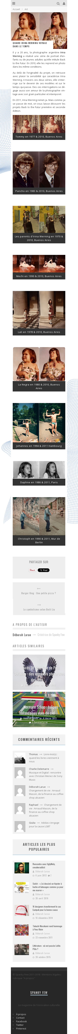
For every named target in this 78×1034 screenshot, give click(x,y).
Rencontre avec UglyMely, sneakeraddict (44, 865)
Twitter (20, 1024)
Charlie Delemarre (39, 769)
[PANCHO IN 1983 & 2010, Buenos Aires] (39, 186)
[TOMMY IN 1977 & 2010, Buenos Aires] (39, 132)
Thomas (33, 754)
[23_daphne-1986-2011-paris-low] (39, 477)
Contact (20, 1017)
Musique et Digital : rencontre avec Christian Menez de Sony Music (45, 776)
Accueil (16, 9)
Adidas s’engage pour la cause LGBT (44, 824)
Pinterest (21, 1028)
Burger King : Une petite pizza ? (38, 593)
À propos (21, 1014)
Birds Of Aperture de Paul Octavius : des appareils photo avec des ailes (39, 674)
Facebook (21, 1021)
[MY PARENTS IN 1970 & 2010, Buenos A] (39, 232)
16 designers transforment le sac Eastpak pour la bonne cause (47, 908)
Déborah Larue (32, 685)
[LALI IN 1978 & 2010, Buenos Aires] (39, 327)
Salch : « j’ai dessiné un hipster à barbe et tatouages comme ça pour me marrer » (48, 887)
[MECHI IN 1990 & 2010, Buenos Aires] (39, 271)
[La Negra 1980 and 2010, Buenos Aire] (39, 380)
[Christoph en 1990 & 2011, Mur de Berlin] (39, 534)
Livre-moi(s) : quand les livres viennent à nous (44, 758)
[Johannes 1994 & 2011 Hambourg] (39, 441)
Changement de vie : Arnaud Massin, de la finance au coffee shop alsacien (46, 794)
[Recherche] (58, 3)
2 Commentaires (40, 722)
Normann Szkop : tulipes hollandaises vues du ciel (38, 710)
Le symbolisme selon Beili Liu (39, 609)
